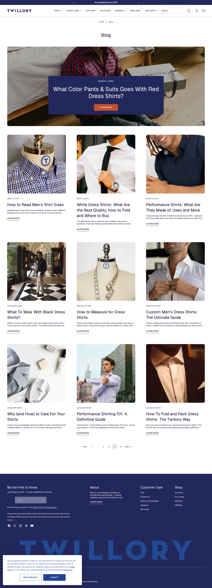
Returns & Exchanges (149, 501)
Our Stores (179, 497)
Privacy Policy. (51, 507)
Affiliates (178, 505)
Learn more (106, 107)
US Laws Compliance (88, 581)
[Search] (176, 11)
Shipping (144, 505)
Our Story (179, 492)
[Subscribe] (43, 500)
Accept (54, 577)
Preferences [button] (67, 570)
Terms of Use (38, 507)
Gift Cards (144, 509)
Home (101, 22)
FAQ (142, 492)
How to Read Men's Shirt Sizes (35, 204)
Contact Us (145, 497)
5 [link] (114, 446)
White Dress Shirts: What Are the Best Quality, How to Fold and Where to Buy (103, 210)
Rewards (178, 501)
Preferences (30, 577)
